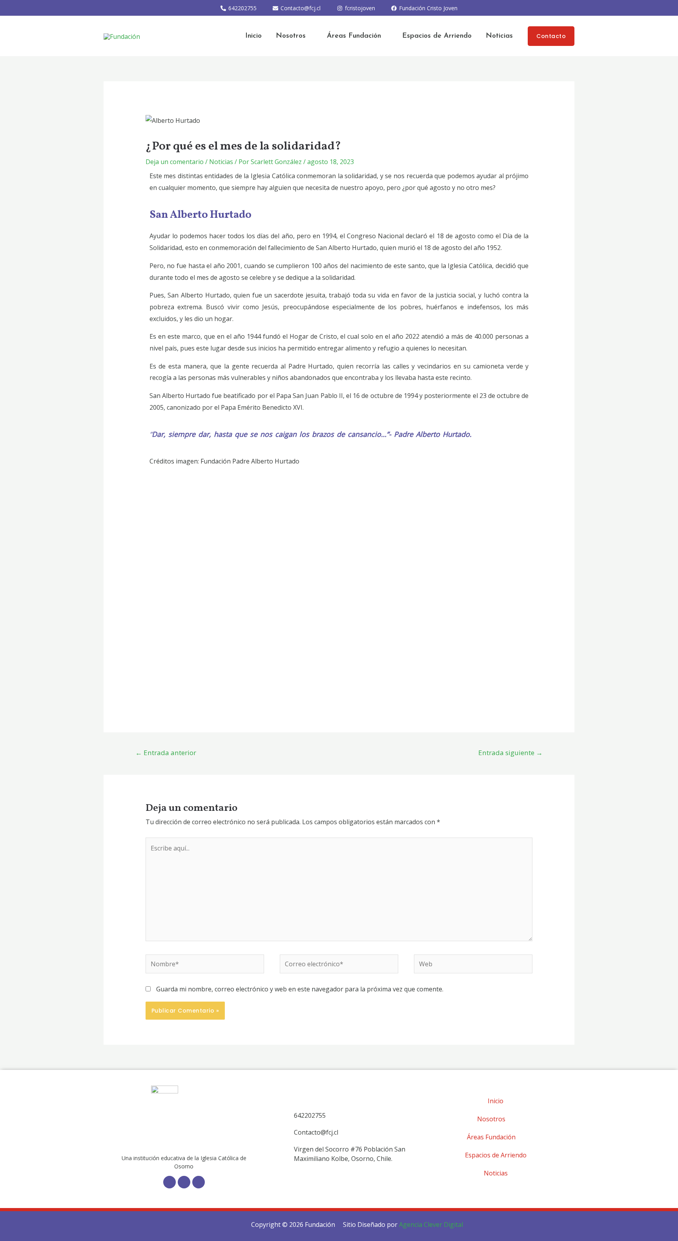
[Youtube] (198, 1182)
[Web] (473, 965)
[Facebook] (169, 1182)
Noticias (499, 36)
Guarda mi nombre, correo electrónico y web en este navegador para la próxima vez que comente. (299, 989)
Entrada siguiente (510, 752)
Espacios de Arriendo (437, 36)
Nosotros (291, 36)
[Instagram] (184, 1182)
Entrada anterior (165, 752)
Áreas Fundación (354, 36)
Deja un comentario (175, 161)
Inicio (253, 36)
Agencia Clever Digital (431, 1224)
